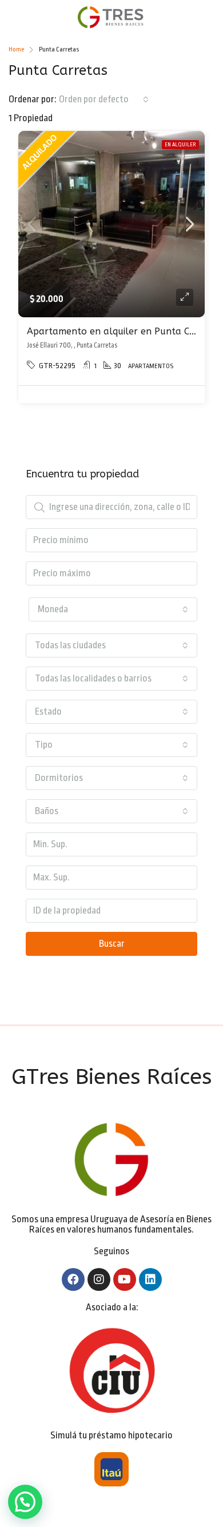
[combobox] (103, 99)
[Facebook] (73, 1279)
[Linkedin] (150, 1279)
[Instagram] (98, 1279)
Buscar (112, 943)
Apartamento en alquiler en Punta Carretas (124, 331)
